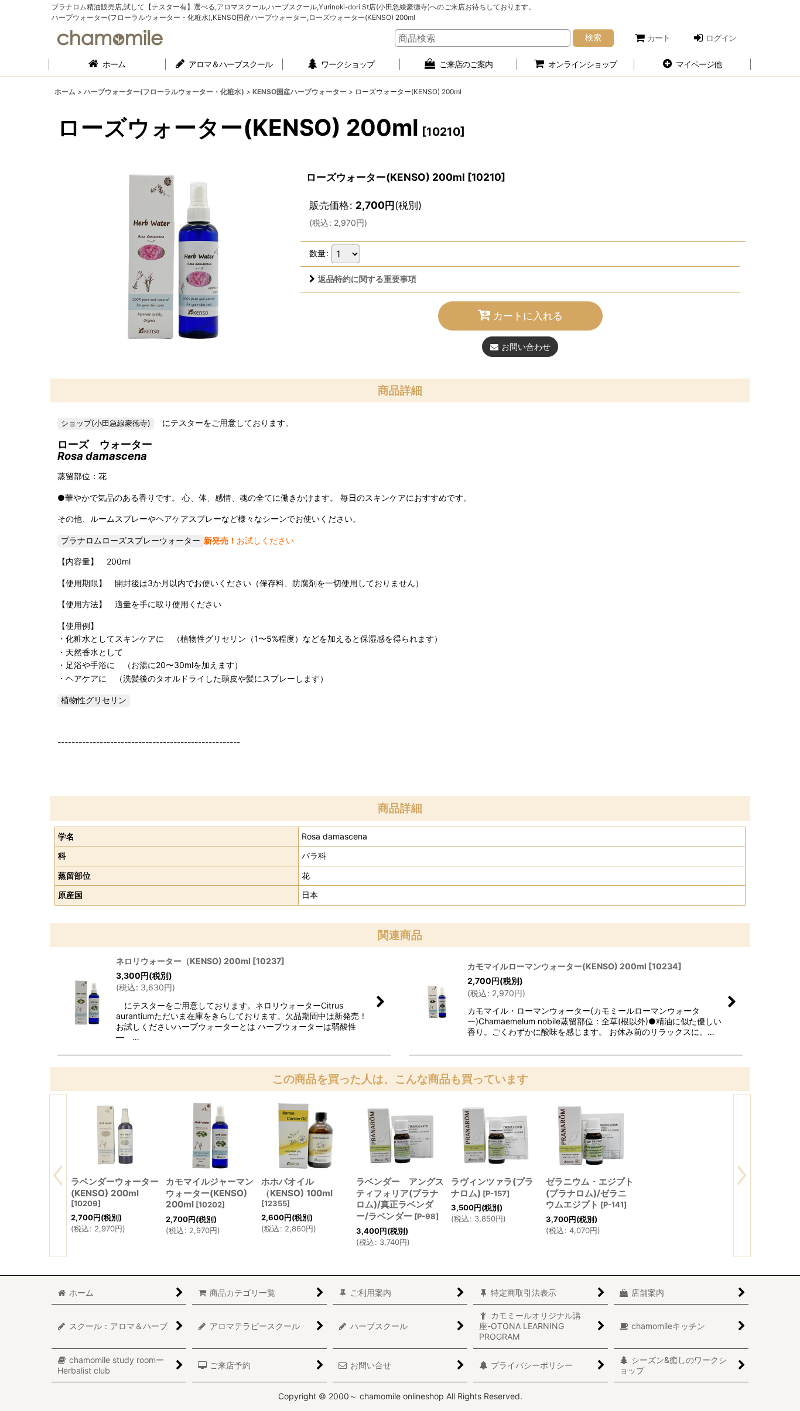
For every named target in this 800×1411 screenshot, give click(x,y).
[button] (692, 65)
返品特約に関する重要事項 (367, 279)
